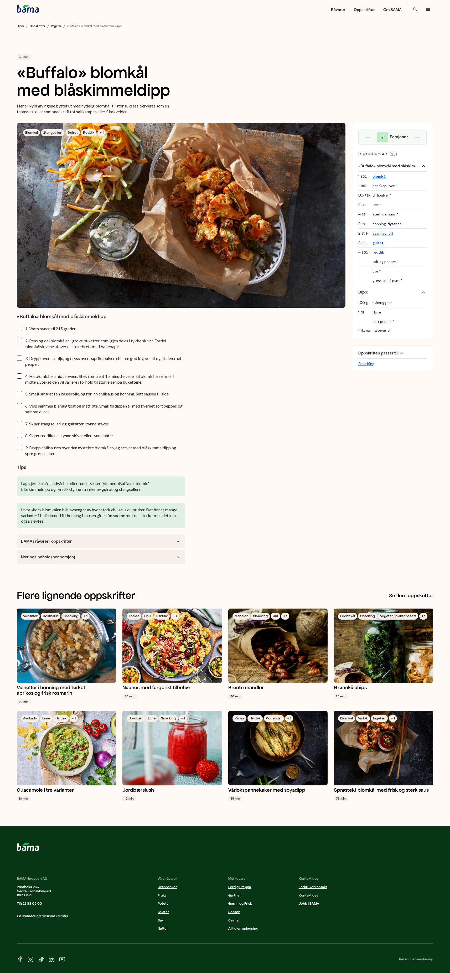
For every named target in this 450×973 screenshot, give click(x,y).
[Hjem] (28, 8)
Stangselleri (52, 132)
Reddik (88, 132)
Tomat (134, 616)
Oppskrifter (364, 9)
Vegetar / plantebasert (398, 616)
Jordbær (136, 718)
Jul (275, 616)
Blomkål (31, 132)
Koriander (274, 718)
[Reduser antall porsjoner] (368, 137)
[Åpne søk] (415, 9)
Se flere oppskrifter (411, 596)
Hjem (20, 26)
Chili (147, 616)
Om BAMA (392, 9)
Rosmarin (50, 616)
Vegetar (56, 26)
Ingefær (379, 718)
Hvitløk (60, 718)
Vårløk (239, 718)
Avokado (30, 718)
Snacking (366, 363)
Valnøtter (30, 616)
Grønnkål (347, 616)
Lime (46, 718)
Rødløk (162, 616)
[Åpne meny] (428, 9)
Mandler (241, 616)
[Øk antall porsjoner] (417, 137)
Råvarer (338, 9)
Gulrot (73, 132)
